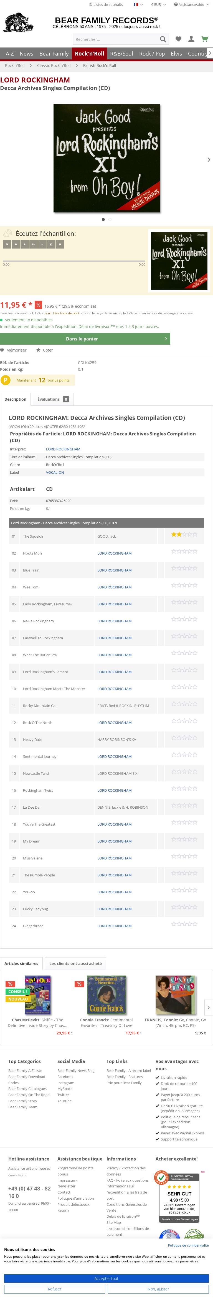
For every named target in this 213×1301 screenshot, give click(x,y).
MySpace (64, 1088)
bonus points (59, 380)
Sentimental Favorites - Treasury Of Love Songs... (106, 1022)
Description (15, 399)
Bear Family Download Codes (26, 1079)
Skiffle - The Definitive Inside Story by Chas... (37, 1022)
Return (63, 1210)
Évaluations (52, 399)
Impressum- (67, 1180)
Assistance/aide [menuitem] (191, 4)
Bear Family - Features (124, 1076)
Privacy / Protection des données (126, 1171)
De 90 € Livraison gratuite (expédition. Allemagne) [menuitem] (182, 1108)
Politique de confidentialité (188, 1245)
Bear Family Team (22, 1106)
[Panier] (205, 39)
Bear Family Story (22, 1100)
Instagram (65, 1082)
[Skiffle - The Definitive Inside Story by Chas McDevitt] (37, 995)
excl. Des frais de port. (63, 313)
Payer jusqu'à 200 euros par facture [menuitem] (180, 1097)
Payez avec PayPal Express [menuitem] (182, 1132)
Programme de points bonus (75, 1171)
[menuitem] (121, 39)
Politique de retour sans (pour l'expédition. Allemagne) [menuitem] (180, 1121)
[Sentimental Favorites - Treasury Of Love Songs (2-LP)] (106, 995)
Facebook (65, 1076)
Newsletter (66, 1186)
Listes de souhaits (108, 4)
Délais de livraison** (123, 1216)
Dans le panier (82, 339)
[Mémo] (178, 39)
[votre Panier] (191, 39)
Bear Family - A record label (128, 1070)
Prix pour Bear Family (124, 1082)
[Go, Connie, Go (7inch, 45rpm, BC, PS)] (175, 995)
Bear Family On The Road (29, 1094)
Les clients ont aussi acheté (75, 963)
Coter (47, 350)
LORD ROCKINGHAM (35, 80)
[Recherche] (163, 39)
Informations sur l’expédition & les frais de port (126, 1192)
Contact (63, 1192)
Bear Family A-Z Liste (25, 1070)
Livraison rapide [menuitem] (174, 1077)
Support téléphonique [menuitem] (179, 1139)
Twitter (63, 1094)
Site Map (113, 1222)
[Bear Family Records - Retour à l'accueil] (18, 23)
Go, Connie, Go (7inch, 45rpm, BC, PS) (175, 1022)
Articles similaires (21, 963)
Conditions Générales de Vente (126, 1207)
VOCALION (55, 472)
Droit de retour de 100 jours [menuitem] (179, 1086)
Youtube (64, 1100)
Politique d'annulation (75, 1198)
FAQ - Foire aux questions (127, 1180)
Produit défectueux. (73, 1204)
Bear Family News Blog (76, 1070)
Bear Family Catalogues (27, 1088)
